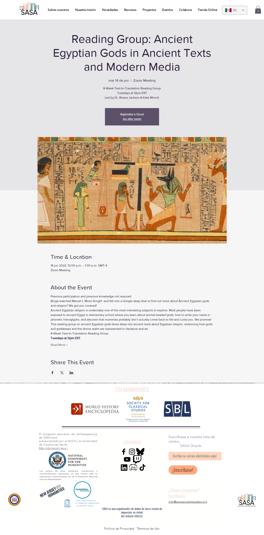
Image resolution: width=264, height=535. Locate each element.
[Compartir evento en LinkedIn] (71, 372)
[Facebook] (124, 452)
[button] (258, 10)
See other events (132, 119)
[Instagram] (132, 452)
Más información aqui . (53, 448)
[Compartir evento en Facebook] (52, 372)
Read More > (59, 344)
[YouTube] (127, 459)
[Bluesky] (140, 452)
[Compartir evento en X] (62, 372)
